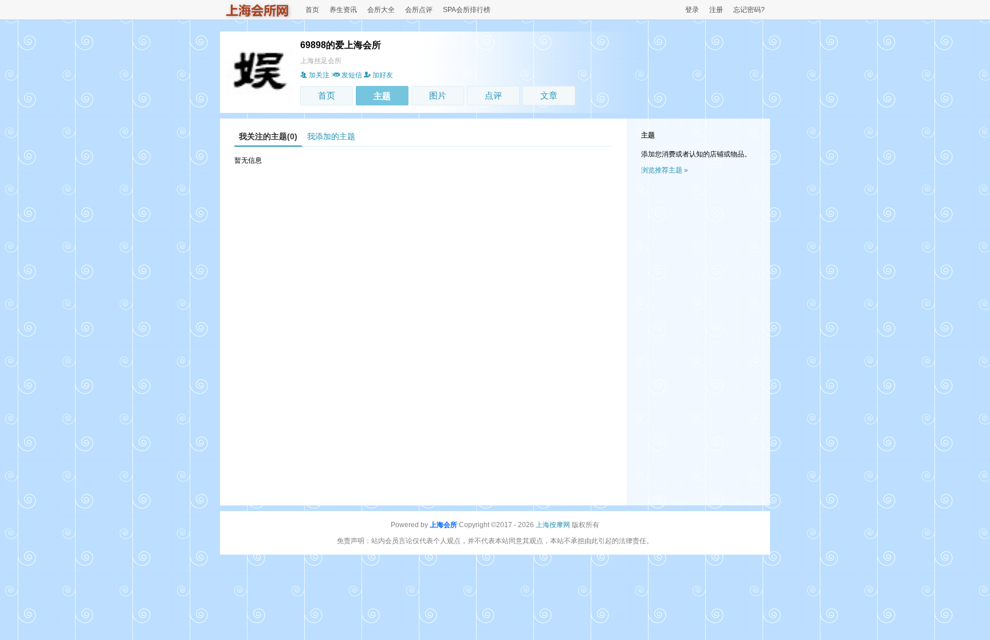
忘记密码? (749, 10)
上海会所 (443, 525)
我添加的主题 (331, 136)
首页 (312, 10)
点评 (493, 95)
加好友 (382, 75)
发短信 (351, 75)
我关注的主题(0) (268, 136)
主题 (382, 96)
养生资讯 (343, 10)
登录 (692, 10)
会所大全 (381, 10)
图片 (437, 95)
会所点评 (419, 10)
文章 (548, 95)
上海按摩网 (553, 525)
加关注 (319, 75)
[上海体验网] (258, 16)
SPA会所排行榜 (466, 10)
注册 (716, 10)
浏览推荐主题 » (664, 170)
